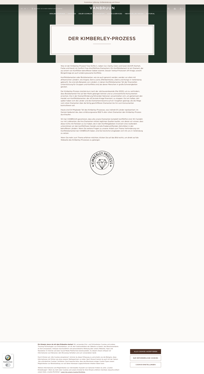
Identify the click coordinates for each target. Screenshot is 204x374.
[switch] (8, 365)
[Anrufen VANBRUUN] (175, 8)
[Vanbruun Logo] (102, 8)
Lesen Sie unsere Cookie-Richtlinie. (73, 372)
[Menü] (12, 355)
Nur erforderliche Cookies (145, 358)
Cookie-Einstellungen (145, 365)
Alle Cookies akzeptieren (145, 351)
